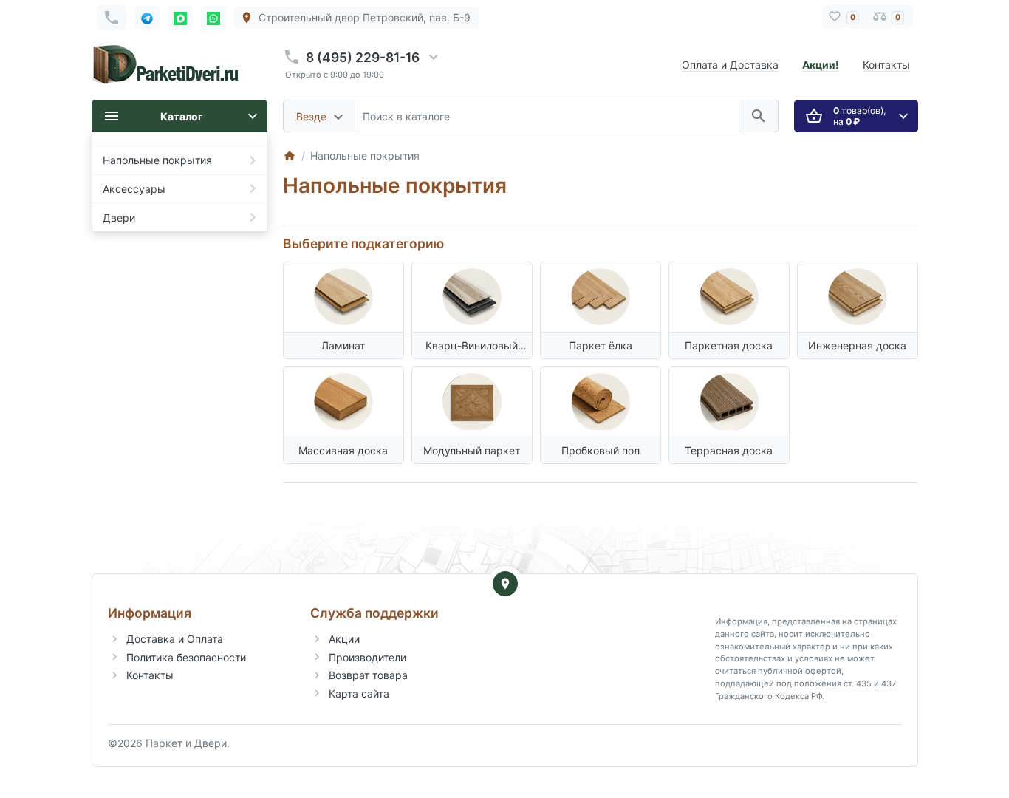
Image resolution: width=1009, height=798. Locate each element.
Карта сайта (359, 693)
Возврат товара (368, 675)
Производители (367, 657)
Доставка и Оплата (174, 638)
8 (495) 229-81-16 (363, 57)
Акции (344, 638)
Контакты (886, 64)
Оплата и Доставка (730, 64)
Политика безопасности (186, 657)
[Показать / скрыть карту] (505, 583)
